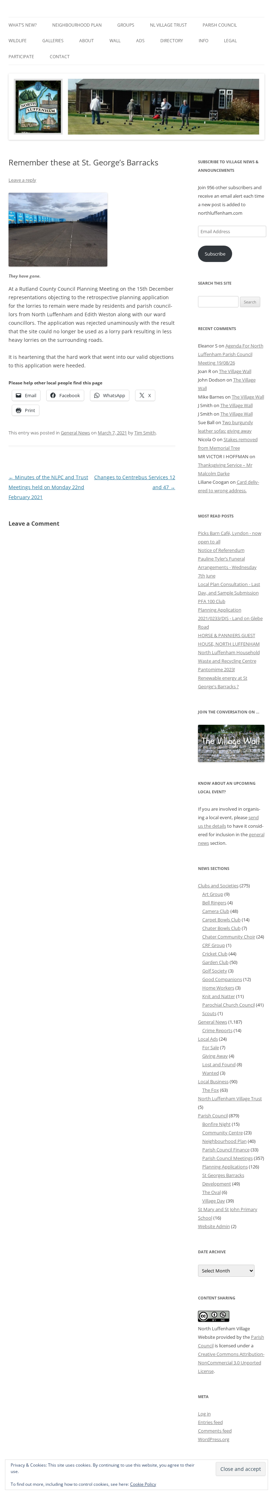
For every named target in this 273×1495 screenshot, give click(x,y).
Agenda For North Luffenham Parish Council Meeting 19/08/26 (230, 354)
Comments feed (215, 1431)
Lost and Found (219, 1064)
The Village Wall (235, 371)
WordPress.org (213, 1439)
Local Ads (208, 1039)
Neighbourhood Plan (77, 25)
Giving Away (215, 1056)
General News (75, 432)
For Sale (210, 1047)
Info (203, 41)
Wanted (210, 1073)
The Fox (210, 1090)
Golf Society (214, 971)
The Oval (211, 1192)
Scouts (209, 1013)
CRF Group (213, 945)
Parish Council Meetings (227, 1158)
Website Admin (214, 1226)
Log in (204, 1414)
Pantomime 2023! (216, 669)
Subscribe (215, 254)
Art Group (212, 894)
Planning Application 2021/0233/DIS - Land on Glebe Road (230, 618)
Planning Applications (225, 1166)
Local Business (213, 1081)
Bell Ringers (214, 902)
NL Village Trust (168, 25)
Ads (140, 41)
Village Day (213, 1201)
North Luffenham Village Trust (230, 1098)
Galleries (53, 41)
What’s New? (23, 25)
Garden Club (215, 962)
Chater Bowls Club (221, 928)
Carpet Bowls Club (221, 919)
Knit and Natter (218, 996)
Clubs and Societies (218, 885)
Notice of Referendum (221, 550)
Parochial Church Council (228, 1005)
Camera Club (215, 911)
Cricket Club (215, 954)
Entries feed (210, 1422)
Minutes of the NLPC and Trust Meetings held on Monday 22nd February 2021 (48, 487)
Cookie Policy (143, 1484)
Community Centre (222, 1132)
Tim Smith (145, 432)
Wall (115, 41)
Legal (230, 41)
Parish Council (220, 25)
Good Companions (222, 979)
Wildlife (18, 41)
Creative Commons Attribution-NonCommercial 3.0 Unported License (231, 1362)
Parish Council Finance (226, 1149)
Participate (21, 57)
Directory (171, 41)
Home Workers (218, 988)
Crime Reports (217, 1030)
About (86, 41)
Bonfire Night (216, 1124)
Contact (60, 57)
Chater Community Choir (228, 936)
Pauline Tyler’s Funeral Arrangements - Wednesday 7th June (227, 567)
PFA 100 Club (211, 601)
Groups (125, 25)
